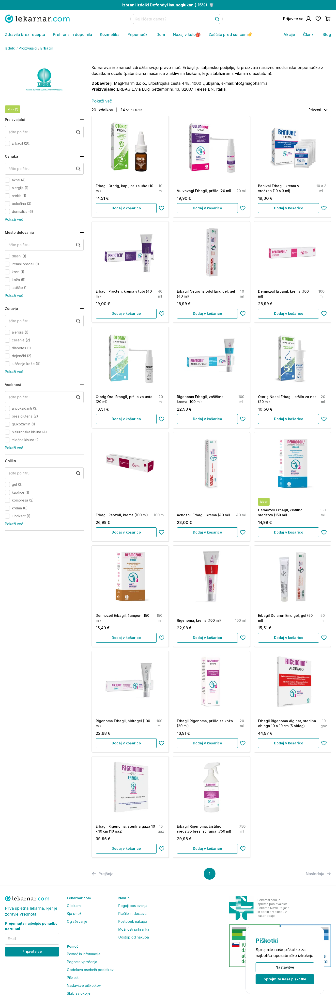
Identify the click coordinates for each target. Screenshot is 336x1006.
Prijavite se (32, 951)
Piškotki (73, 977)
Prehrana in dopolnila (72, 34)
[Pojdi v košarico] (328, 19)
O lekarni (74, 906)
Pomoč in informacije (84, 954)
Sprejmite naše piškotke (285, 979)
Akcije (289, 34)
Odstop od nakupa (133, 937)
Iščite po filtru (19, 132)
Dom (160, 34)
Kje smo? (74, 913)
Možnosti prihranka (133, 929)
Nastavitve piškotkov (84, 985)
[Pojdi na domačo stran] (37, 19)
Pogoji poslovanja (132, 906)
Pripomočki (138, 34)
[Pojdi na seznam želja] (318, 19)
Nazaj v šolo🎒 (187, 34)
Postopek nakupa (132, 921)
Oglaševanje (77, 921)
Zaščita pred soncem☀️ (231, 34)
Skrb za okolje (79, 993)
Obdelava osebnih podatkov (90, 970)
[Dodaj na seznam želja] (162, 208)
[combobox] (124, 109)
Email (12, 939)
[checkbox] (7, 143)
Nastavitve (284, 967)
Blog (326, 34)
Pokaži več (14, 219)
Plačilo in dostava (132, 913)
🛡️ (168, 4)
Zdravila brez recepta (25, 34)
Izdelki (10, 48)
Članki (309, 34)
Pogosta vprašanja (82, 962)
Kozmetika (110, 34)
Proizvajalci (28, 48)
